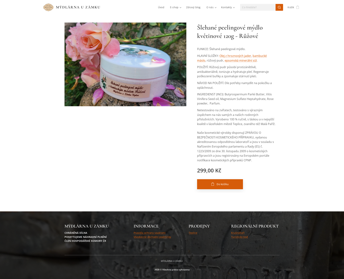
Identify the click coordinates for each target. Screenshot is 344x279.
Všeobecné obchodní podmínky (152, 237)
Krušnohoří (238, 232)
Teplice (193, 232)
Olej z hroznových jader (235, 56)
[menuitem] (162, 7)
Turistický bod (239, 237)
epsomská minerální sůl (241, 60)
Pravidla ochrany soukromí (150, 232)
